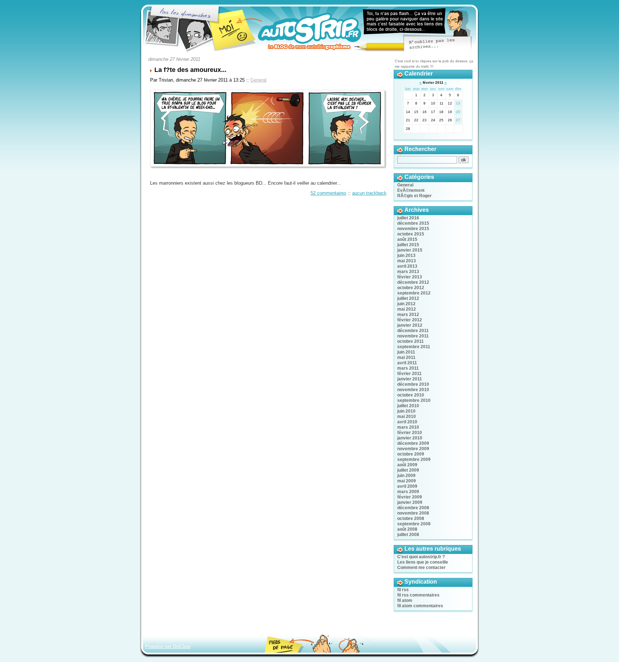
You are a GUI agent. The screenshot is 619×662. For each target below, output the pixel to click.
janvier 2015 (409, 250)
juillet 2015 (408, 245)
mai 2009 (406, 481)
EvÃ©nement (410, 190)
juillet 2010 (408, 406)
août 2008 (407, 529)
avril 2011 (407, 363)
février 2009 (409, 497)
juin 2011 (406, 352)
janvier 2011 (409, 379)
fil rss (403, 590)
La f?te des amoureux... (190, 69)
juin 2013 (406, 255)
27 (458, 120)
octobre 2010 (410, 395)
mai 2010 (406, 416)
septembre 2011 (413, 347)
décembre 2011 (413, 330)
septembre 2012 (414, 293)
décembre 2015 (413, 223)
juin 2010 (406, 411)
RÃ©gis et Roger (414, 196)
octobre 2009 (410, 454)
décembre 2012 (413, 282)
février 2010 (409, 432)
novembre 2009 (413, 449)
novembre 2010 (413, 390)
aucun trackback (369, 193)
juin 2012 (406, 304)
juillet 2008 (408, 534)
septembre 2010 (414, 400)
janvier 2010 (409, 438)
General (258, 80)
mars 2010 (408, 427)
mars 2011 (408, 368)
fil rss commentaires (418, 595)
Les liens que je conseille (422, 562)
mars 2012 (408, 314)
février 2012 (409, 320)
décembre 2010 (413, 384)
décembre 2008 (413, 508)
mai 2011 (406, 357)
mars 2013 (408, 271)
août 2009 (407, 465)
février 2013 (409, 277)
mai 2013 (406, 261)
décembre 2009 (413, 443)
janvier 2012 (409, 325)
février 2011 (409, 373)
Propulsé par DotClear (168, 646)
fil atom (404, 600)
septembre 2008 (414, 524)
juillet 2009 (408, 470)
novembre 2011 (413, 336)
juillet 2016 (408, 218)
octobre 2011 (410, 341)
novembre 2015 (413, 229)
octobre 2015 (410, 234)
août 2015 (407, 239)
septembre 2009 (414, 459)
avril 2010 (407, 422)
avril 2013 (407, 266)
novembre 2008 (413, 513)
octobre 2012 (410, 288)
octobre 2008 (410, 518)
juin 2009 (406, 475)
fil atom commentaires (420, 606)
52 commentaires (328, 193)
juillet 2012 (408, 298)
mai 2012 (406, 309)
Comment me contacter (421, 567)
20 (458, 112)
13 (458, 103)
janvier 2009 (409, 502)
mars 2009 (408, 492)
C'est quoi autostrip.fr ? (421, 557)
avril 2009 (407, 486)
